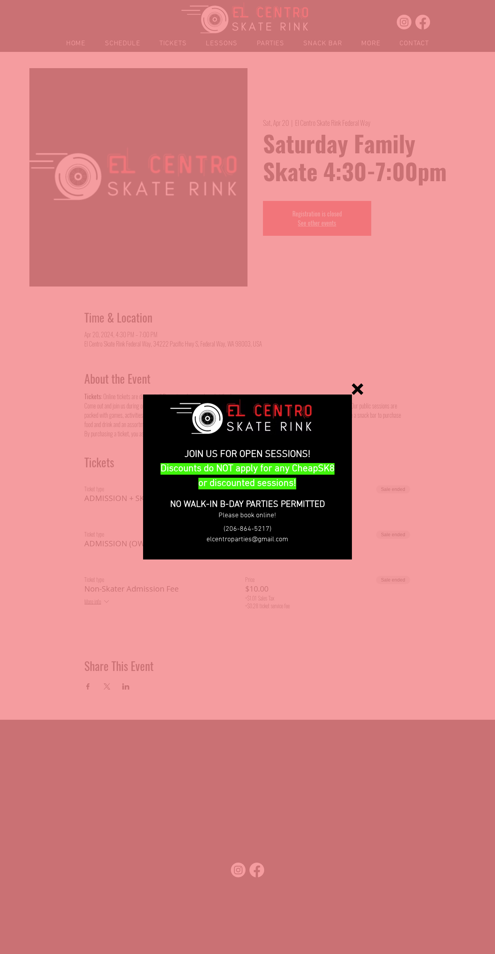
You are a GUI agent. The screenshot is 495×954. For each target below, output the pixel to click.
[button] (358, 389)
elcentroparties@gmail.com (247, 539)
